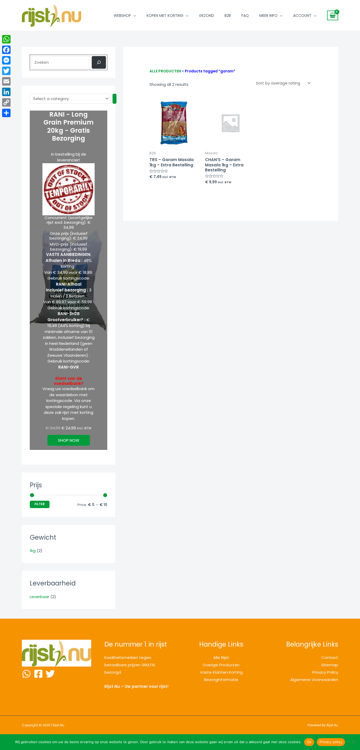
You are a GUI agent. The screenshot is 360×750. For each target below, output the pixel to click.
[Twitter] (50, 673)
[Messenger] (6, 60)
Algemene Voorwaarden (314, 679)
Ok (309, 742)
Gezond (206, 15)
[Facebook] (38, 673)
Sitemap (329, 665)
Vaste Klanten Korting (221, 672)
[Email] (6, 81)
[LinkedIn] (6, 92)
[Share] (6, 113)
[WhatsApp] (26, 673)
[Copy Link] (6, 102)
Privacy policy (331, 742)
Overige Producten (221, 665)
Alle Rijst (221, 657)
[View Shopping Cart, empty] (332, 16)
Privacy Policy (325, 672)
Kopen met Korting (165, 15)
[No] (353, 742)
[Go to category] (114, 99)
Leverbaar (39, 596)
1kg (33, 550)
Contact (329, 657)
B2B (228, 15)
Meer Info (268, 15)
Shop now (68, 440)
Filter (40, 504)
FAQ (245, 15)
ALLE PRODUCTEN (165, 71)
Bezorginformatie (221, 679)
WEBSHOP (122, 15)
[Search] (99, 62)
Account (302, 15)
